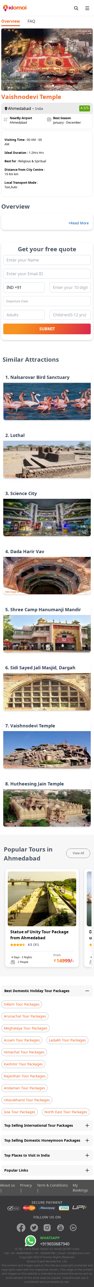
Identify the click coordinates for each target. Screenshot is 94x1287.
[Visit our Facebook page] (21, 1227)
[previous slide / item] (7, 59)
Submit (47, 329)
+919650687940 (54, 1244)
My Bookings (80, 1188)
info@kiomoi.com (78, 1253)
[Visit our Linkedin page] (73, 1227)
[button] (41, 86)
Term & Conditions (52, 1185)
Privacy (26, 1185)
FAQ (31, 21)
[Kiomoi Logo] (15, 8)
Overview (10, 21)
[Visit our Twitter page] (34, 1227)
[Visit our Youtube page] (60, 1227)
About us (7, 1185)
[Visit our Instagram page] (47, 1227)
